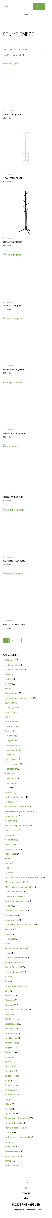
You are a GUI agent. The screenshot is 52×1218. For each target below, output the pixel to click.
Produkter (26, 1193)
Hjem (26, 1183)
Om (26, 1188)
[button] (26, 16)
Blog (26, 1198)
